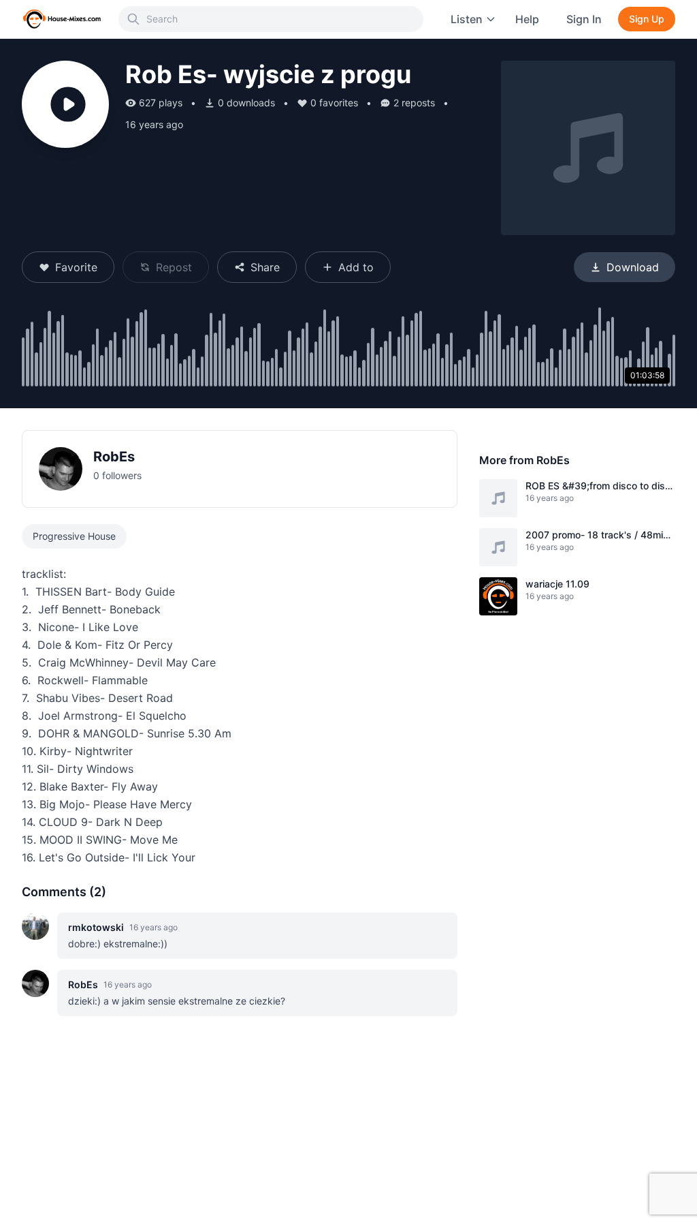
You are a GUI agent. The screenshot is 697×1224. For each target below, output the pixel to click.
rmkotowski (96, 927)
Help (527, 19)
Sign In (584, 19)
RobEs (114, 456)
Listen (467, 19)
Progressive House (74, 536)
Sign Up (646, 19)
